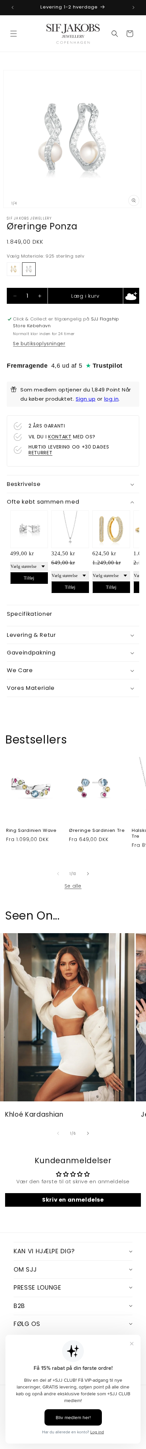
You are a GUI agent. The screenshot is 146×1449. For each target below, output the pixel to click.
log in (111, 398)
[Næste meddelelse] (133, 7)
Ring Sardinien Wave (31, 831)
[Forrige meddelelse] (12, 7)
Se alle (73, 886)
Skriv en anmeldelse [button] (73, 1200)
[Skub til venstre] (58, 873)
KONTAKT (60, 436)
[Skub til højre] (87, 873)
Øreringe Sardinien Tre (97, 831)
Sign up (85, 398)
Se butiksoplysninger (39, 343)
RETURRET (40, 452)
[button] (13, 33)
